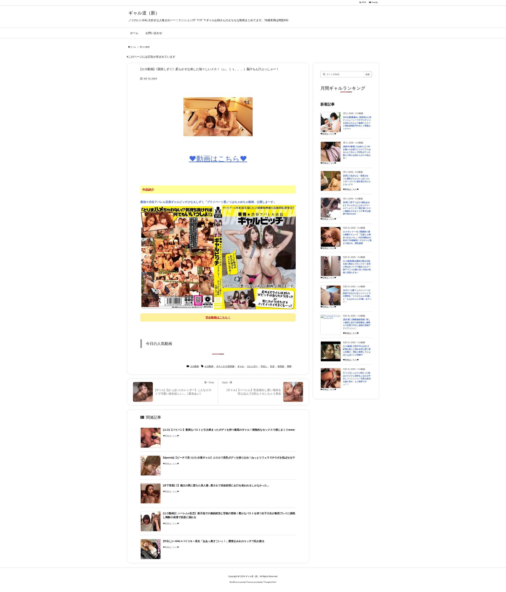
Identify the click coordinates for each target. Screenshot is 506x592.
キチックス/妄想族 (225, 366)
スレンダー (252, 366)
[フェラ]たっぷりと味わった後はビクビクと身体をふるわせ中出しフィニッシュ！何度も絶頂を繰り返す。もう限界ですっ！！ (357, 379)
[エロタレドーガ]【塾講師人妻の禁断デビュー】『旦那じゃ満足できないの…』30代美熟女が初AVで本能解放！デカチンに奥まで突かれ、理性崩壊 (357, 237)
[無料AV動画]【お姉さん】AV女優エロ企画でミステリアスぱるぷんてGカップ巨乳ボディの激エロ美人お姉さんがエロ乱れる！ (357, 152)
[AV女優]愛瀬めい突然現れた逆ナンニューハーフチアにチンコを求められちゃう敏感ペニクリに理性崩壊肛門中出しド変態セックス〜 (357, 123)
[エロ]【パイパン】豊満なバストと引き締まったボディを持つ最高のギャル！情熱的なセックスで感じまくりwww (229, 429)
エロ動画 (146, 47)
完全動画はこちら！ (218, 317)
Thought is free (270, 582)
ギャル (240, 366)
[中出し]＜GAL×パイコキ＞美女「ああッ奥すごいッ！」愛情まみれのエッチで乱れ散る (213, 541)
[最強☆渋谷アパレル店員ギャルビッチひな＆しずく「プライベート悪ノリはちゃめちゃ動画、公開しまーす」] (218, 257)
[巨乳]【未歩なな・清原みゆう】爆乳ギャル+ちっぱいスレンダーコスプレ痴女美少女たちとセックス (357, 180)
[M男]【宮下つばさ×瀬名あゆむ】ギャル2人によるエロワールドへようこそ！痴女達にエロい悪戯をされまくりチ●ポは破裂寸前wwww (357, 208)
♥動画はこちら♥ (218, 158)
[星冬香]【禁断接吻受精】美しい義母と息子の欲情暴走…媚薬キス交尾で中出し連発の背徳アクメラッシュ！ (357, 323)
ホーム (133, 47)
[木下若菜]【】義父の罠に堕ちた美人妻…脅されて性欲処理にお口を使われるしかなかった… (216, 485)
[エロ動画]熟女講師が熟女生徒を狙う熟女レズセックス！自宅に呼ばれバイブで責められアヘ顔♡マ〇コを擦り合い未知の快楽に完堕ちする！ (357, 267)
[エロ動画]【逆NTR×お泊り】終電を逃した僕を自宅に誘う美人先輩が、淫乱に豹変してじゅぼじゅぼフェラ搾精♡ (357, 350)
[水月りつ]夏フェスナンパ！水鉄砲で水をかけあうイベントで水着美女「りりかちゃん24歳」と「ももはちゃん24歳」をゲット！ (357, 296)
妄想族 (281, 366)
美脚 (289, 366)
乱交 (272, 366)
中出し (264, 366)
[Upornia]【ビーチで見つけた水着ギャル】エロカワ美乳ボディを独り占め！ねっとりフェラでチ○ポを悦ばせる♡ (229, 457)
